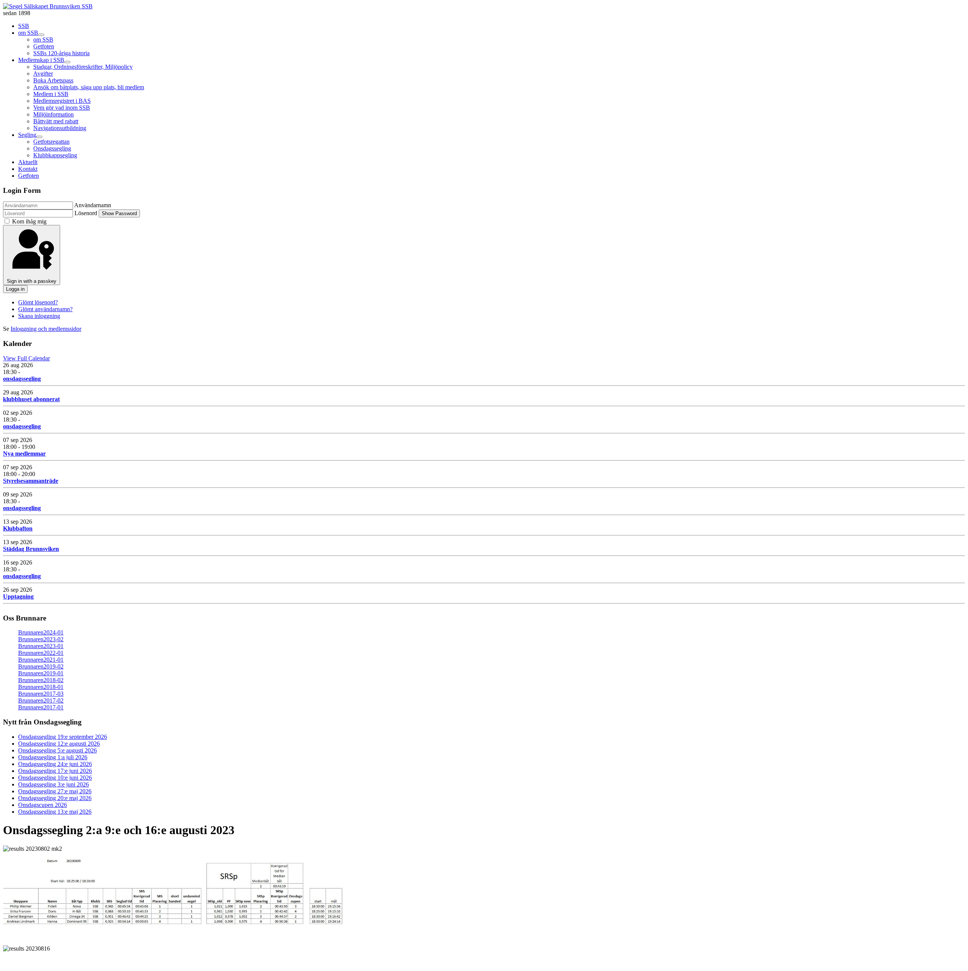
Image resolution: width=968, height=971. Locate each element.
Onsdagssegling (52, 148)
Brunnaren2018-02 (41, 680)
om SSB (28, 32)
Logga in (15, 289)
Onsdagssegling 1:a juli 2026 (52, 757)
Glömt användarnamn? (45, 309)
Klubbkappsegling (55, 155)
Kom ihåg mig (29, 221)
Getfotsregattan (51, 141)
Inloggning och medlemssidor (46, 329)
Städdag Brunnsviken (31, 549)
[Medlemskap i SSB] (67, 62)
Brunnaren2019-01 (41, 673)
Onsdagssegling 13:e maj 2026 (55, 811)
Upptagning (18, 596)
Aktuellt (27, 162)
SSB (23, 26)
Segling (27, 135)
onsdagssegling (22, 378)
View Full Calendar (26, 358)
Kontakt (27, 169)
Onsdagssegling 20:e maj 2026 (55, 798)
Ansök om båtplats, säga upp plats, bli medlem (88, 87)
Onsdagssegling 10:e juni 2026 (55, 777)
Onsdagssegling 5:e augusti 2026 (57, 750)
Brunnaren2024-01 (41, 632)
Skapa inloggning (39, 316)
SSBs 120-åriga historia (61, 53)
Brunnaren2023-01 (41, 646)
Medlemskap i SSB (41, 60)
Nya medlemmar (24, 453)
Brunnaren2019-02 (41, 666)
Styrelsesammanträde (30, 481)
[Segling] (39, 137)
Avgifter (43, 73)
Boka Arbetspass (53, 80)
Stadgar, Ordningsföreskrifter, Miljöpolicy (83, 67)
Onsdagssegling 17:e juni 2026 (55, 771)
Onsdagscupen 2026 (42, 805)
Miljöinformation (53, 114)
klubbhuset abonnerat (31, 399)
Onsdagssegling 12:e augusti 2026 (59, 743)
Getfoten (43, 46)
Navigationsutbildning (59, 128)
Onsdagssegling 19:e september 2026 (62, 737)
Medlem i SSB (50, 94)
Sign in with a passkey (31, 281)
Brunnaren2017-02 (41, 700)
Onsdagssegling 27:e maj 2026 (55, 791)
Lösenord (85, 213)
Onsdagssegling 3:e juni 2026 (53, 784)
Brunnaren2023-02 (41, 639)
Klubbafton (18, 528)
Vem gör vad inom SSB (61, 107)
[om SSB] (41, 35)
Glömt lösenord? (38, 302)
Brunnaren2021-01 (41, 659)
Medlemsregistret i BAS (62, 101)
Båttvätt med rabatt (55, 121)
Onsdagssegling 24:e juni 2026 (55, 764)
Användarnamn (92, 205)
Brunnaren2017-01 (41, 707)
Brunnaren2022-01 (41, 653)
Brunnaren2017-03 (41, 693)
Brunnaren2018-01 (41, 687)
